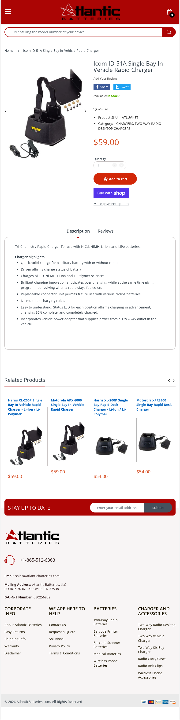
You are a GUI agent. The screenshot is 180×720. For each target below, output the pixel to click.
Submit (158, 507)
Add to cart (118, 179)
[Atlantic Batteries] (90, 11)
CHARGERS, (125, 123)
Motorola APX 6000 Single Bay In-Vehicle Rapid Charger (67, 405)
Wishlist (103, 109)
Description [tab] (78, 231)
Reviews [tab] (106, 231)
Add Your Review (105, 78)
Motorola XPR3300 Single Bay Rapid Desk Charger (154, 405)
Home (9, 50)
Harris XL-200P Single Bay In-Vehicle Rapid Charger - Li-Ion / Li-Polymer (25, 407)
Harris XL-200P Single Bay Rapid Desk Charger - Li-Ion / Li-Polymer (111, 407)
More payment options (111, 204)
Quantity (100, 159)
